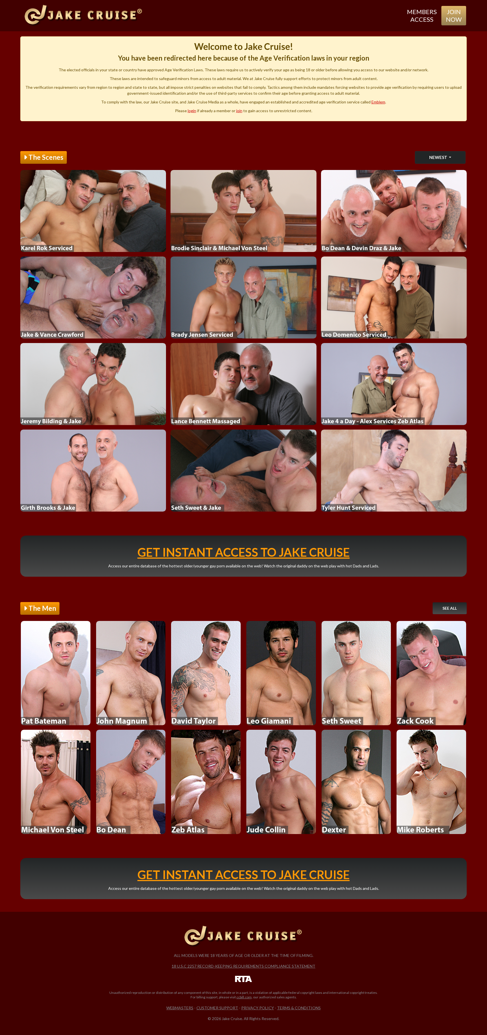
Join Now (454, 15)
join (239, 110)
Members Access (422, 15)
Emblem (378, 101)
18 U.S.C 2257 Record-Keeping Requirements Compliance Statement (243, 966)
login (192, 110)
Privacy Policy (257, 1007)
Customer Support (217, 1007)
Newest (438, 157)
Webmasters (179, 1007)
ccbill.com (244, 997)
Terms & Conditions (299, 1007)
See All (449, 608)
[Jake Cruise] (83, 15)
